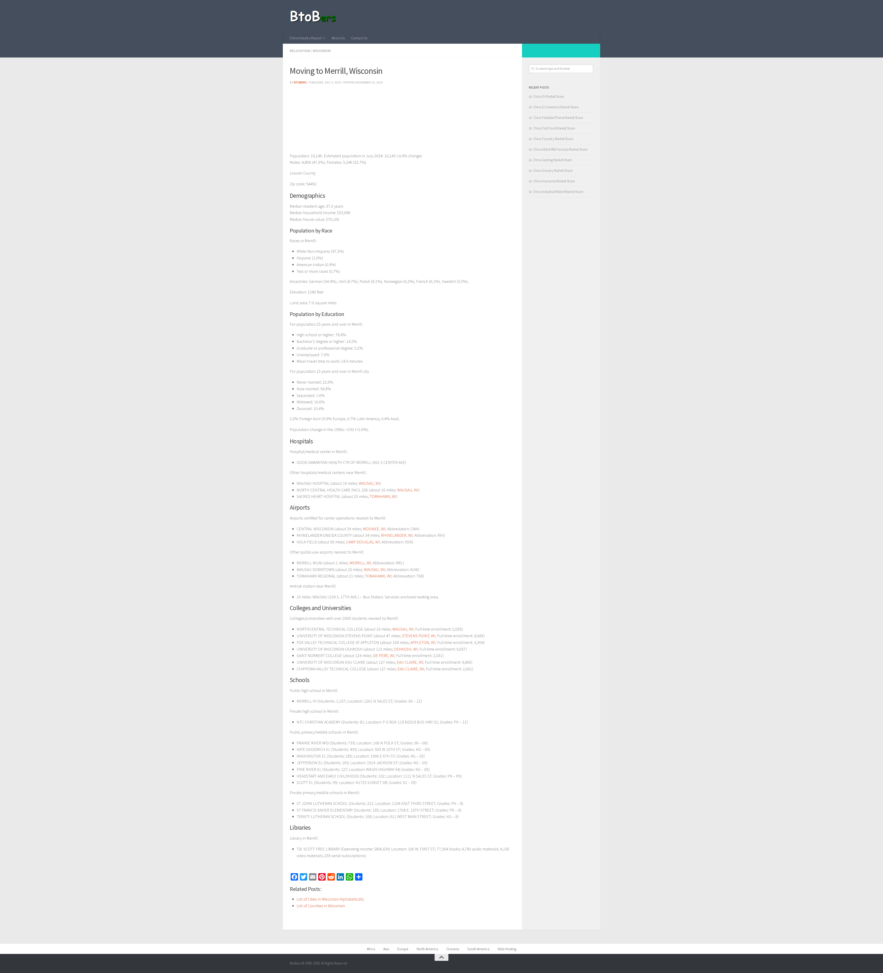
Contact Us (359, 38)
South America (478, 949)
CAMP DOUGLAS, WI (363, 542)
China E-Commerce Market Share (556, 107)
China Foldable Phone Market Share (558, 117)
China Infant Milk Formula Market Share (560, 149)
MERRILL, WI (360, 562)
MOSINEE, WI (374, 528)
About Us (338, 38)
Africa (371, 949)
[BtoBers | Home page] (313, 16)
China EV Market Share (548, 96)
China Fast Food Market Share (554, 128)
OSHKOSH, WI (406, 649)
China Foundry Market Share (553, 139)
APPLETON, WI (422, 642)
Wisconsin (322, 50)
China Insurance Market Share (554, 181)
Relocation (300, 50)
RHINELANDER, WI (397, 535)
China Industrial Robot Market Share (558, 191)
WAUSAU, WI (369, 483)
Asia (386, 949)
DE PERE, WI (383, 655)
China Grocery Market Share (552, 170)
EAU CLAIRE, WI (410, 662)
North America (427, 949)
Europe (402, 949)
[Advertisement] (402, 120)
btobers (300, 82)
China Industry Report (306, 38)
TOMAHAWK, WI (383, 496)
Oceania (452, 949)
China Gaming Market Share (552, 160)
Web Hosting (507, 949)
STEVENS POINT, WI (418, 635)
